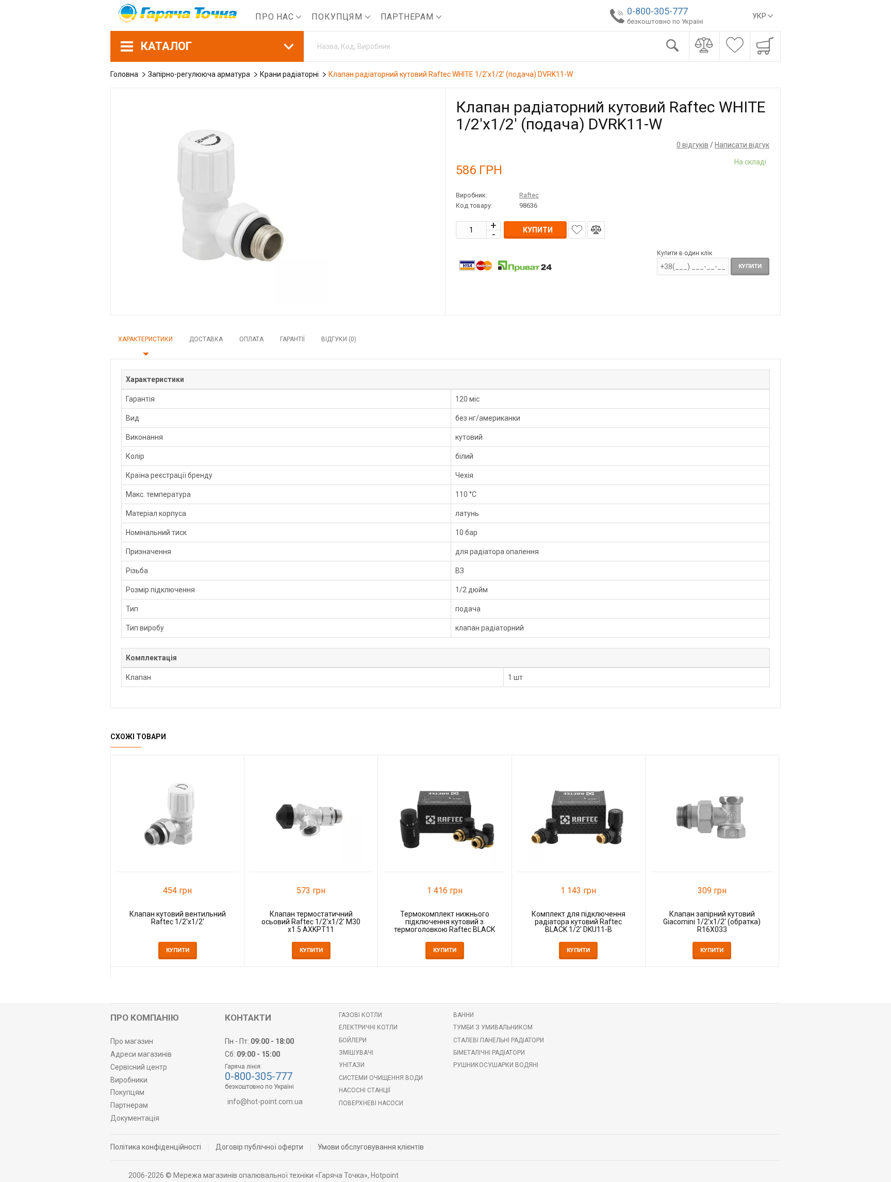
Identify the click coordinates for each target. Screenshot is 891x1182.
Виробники (128, 1080)
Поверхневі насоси (371, 1103)
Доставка (206, 339)
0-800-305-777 (657, 11)
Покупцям (338, 17)
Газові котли (360, 1015)
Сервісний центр (138, 1067)
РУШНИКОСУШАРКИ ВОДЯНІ (495, 1065)
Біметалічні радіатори (489, 1052)
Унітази (352, 1065)
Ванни (463, 1015)
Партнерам (408, 17)
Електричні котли (368, 1027)
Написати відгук (742, 145)
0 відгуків (692, 145)
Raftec (529, 195)
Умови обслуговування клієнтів (371, 1147)
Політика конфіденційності (155, 1147)
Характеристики (145, 339)
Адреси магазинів (141, 1054)
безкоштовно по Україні (665, 21)
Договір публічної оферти (259, 1147)
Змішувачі (356, 1052)
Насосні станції (364, 1090)
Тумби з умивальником (493, 1027)
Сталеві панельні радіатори (498, 1040)
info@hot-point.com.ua (265, 1101)
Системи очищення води (381, 1077)
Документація (134, 1118)
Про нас (275, 17)
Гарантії (292, 339)
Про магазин (131, 1041)
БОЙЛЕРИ (353, 1040)
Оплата (251, 339)
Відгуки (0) (338, 339)
